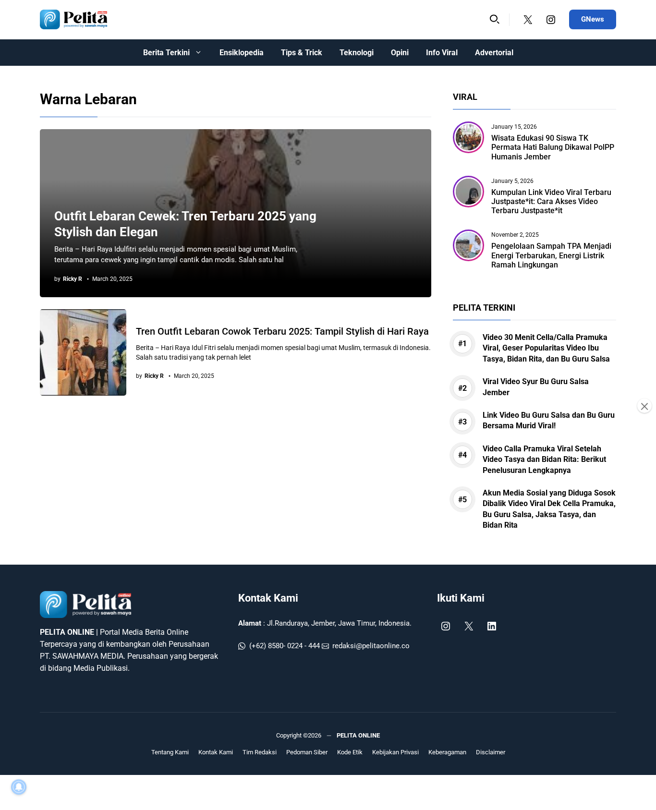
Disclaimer (490, 752)
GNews (592, 19)
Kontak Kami (268, 598)
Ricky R (72, 279)
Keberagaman (447, 752)
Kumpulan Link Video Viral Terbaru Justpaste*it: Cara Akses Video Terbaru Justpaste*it (551, 201)
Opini (400, 52)
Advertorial (494, 52)
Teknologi (357, 52)
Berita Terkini (166, 52)
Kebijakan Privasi (395, 752)
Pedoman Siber (307, 752)
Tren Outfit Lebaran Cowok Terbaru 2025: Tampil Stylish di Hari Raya (282, 331)
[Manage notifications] (18, 787)
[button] (494, 19)
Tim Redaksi (260, 752)
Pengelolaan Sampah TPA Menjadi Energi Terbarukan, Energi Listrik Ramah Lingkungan (551, 255)
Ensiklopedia (241, 52)
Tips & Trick (301, 52)
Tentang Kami (170, 752)
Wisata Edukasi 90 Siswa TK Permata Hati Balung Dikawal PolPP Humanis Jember (552, 147)
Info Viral (442, 52)
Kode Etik (350, 752)
